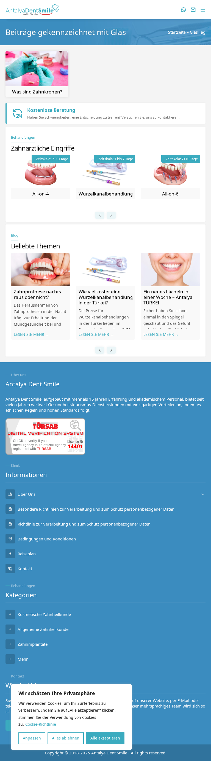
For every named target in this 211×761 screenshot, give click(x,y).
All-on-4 (40, 194)
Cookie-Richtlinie (40, 724)
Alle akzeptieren (105, 738)
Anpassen (32, 738)
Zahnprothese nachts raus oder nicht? (37, 294)
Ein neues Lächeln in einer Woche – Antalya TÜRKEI (168, 297)
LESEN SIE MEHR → (31, 334)
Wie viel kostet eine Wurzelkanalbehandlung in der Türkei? (106, 297)
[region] (71, 717)
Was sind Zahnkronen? (37, 92)
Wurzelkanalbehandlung (106, 194)
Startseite (177, 32)
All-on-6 (170, 194)
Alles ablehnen (65, 738)
